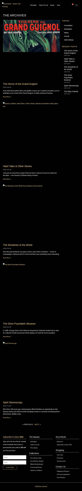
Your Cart (60, 455)
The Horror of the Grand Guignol (20, 84)
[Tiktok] (14, 475)
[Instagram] (9, 475)
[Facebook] (19, 475)
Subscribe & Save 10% (64, 445)
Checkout (60, 458)
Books (52, 5)
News (66, 33)
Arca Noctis (61, 437)
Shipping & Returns (63, 471)
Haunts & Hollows (36, 470)
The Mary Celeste (71, 91)
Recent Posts (69, 47)
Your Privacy (61, 477)
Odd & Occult (43, 5)
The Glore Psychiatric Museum (19, 323)
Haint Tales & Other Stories (17, 166)
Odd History (69, 40)
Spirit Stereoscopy (12, 402)
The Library (34, 448)
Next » (37, 424)
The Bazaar (34, 437)
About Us (60, 441)
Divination (33, 5)
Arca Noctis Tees (36, 458)
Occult (66, 36)
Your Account (61, 461)
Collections (34, 453)
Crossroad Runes (36, 467)
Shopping (60, 450)
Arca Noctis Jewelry (37, 461)
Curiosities (68, 25)
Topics (65, 21)
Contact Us (61, 467)
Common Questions (63, 474)
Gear (58, 5)
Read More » (7, 97)
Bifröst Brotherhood (36, 464)
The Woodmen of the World (17, 245)
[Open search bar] (77, 5)
